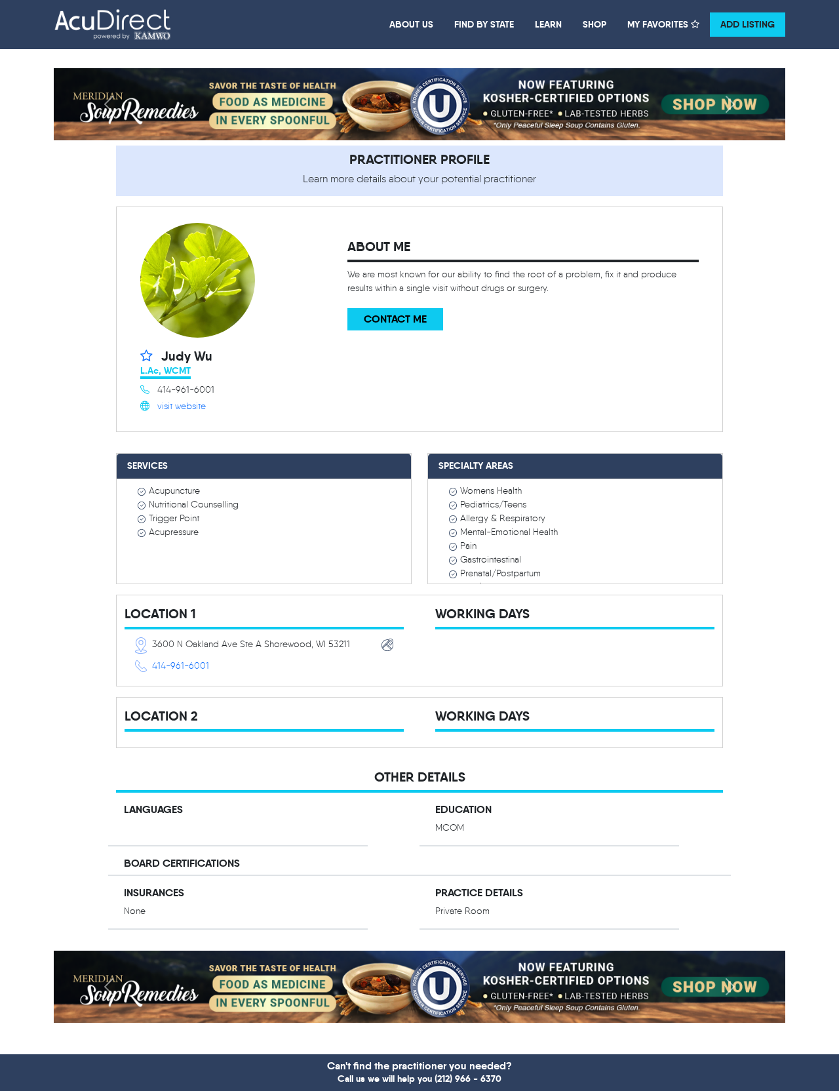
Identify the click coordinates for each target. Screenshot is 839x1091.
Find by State (484, 24)
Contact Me (395, 319)
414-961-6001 (180, 665)
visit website (181, 406)
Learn (548, 24)
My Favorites (659, 24)
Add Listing (747, 24)
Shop (594, 24)
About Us (411, 24)
